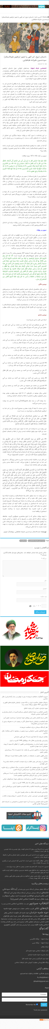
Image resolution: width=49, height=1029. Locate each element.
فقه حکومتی (44, 919)
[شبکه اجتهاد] (24, 7)
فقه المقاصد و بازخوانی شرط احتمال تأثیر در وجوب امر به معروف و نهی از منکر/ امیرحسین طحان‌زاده (25, 722)
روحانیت (35, 916)
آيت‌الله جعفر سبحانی (41, 889)
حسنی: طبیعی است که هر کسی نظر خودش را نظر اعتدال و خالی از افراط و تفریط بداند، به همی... (26, 856)
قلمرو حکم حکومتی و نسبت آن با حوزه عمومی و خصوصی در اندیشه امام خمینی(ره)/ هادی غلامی (25, 803)
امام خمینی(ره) (16, 899)
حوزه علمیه (8, 908)
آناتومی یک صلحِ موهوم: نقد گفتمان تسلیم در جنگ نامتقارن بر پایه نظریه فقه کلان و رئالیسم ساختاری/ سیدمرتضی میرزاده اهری (25, 768)
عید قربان (23, 541)
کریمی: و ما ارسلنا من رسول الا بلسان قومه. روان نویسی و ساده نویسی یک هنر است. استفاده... (26, 850)
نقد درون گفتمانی (11, 922)
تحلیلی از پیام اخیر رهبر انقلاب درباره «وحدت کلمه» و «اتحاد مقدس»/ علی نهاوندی (25, 762)
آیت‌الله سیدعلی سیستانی (33, 893)
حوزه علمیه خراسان (39, 912)
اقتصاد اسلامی (28, 899)
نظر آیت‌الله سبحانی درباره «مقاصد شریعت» (34, 727)
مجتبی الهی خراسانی (22, 919)
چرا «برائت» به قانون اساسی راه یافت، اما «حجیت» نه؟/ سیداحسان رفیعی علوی (26, 751)
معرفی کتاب (29, 921)
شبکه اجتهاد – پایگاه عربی (40, 943)
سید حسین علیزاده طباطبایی (36, 541)
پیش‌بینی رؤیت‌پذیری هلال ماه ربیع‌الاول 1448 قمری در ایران (29, 740)
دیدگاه (43, 558)
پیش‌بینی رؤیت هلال (21, 925)
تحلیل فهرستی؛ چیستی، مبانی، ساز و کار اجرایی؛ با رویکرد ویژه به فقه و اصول (25, 797)
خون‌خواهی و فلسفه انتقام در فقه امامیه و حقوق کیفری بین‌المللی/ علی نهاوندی (25, 787)
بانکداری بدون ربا (6, 904)
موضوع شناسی (20, 922)
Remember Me (31, 1005)
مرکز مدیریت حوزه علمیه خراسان (38, 955)
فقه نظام (30, 919)
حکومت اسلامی (13, 912)
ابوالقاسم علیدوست (26, 895)
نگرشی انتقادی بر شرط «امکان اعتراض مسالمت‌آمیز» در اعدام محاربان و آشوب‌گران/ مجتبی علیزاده (25, 713)
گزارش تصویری (10, 924)
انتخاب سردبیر (39, 903)
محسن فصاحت (12, 919)
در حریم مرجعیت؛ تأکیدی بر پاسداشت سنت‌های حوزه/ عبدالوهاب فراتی (25, 779)
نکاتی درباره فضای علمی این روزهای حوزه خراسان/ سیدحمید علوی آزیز (25, 718)
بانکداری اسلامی (17, 903)
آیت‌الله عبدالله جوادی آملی (17, 893)
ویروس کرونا (30, 925)
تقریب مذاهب (29, 908)
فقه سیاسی (36, 919)
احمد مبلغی (14, 896)
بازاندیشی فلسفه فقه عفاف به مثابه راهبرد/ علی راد (31, 792)
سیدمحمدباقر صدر (25, 916)
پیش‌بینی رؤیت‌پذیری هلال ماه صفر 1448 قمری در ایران (30, 783)
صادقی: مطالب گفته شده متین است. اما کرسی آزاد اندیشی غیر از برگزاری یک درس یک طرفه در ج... (25, 862)
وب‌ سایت (43, 596)
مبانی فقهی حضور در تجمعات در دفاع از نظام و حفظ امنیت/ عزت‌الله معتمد (26, 757)
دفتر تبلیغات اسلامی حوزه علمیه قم (37, 951)
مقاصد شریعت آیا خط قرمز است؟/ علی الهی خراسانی (31, 737)
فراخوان (6, 916)
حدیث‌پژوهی (16, 908)
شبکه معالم (45, 947)
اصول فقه (37, 899)
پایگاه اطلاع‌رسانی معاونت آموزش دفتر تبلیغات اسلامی (32, 962)
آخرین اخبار (38, 17)
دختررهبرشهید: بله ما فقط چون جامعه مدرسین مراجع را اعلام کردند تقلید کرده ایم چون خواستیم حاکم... (25, 871)
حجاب (22, 908)
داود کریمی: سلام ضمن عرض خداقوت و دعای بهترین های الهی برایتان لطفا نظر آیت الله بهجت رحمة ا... (27, 877)
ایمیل (44, 588)
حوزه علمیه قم (24, 913)
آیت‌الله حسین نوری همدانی (26, 889)
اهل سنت (26, 904)
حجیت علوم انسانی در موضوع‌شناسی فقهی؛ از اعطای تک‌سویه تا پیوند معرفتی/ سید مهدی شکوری (26, 745)
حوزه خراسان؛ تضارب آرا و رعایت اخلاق (36, 708)
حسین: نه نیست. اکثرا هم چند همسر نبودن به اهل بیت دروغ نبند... (27, 866)
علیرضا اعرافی (13, 916)
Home (45, 17)
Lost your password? (40, 1010)
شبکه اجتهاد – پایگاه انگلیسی (39, 939)
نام (45, 581)
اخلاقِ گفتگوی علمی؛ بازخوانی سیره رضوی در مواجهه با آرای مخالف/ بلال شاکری (25, 732)
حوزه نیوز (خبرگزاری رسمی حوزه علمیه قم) (35, 958)
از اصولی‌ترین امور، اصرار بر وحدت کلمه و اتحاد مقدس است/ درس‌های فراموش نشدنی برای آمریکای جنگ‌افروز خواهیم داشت (25, 774)
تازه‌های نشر (42, 908)
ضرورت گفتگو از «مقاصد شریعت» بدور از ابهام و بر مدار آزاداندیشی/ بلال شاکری (25, 698)
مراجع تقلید (36, 922)
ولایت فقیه (39, 924)
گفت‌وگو (44, 928)
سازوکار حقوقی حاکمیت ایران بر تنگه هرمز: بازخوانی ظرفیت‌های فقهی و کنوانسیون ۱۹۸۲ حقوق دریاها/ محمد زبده (25, 703)
